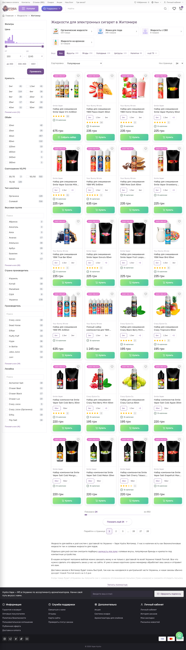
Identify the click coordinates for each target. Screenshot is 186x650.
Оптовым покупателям (13, 614)
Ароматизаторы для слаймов (109, 618)
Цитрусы (120, 53)
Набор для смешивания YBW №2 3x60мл (98, 183)
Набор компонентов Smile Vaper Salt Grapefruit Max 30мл (167, 474)
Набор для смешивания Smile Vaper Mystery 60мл (167, 110)
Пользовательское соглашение (17, 622)
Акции (59, 2)
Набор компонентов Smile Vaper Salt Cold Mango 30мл (66, 474)
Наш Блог (69, 2)
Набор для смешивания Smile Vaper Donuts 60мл (98, 255)
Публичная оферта (11, 626)
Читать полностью (117, 584)
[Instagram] (4, 639)
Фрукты (72, 53)
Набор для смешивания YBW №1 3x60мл (65, 328)
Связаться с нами (56, 609)
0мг (89, 117)
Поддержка (51, 8)
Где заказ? (80, 2)
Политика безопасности (14, 618)
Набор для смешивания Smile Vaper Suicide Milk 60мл (65, 183)
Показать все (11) (12, 112)
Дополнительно (107, 604)
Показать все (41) (12, 426)
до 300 (10, 64)
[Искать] (165, 8)
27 (141, 531)
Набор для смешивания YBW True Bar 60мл (65, 255)
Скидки (50, 2)
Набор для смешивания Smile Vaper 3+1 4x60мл (65, 110)
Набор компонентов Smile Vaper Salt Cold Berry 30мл (66, 401)
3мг (106, 117)
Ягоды (87, 53)
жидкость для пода (107, 551)
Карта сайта (54, 618)
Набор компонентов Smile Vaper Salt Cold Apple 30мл (167, 401)
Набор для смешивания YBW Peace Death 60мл (98, 110)
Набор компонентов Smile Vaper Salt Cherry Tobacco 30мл (133, 474)
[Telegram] (10, 639)
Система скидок (102, 614)
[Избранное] (174, 8)
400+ (33, 64)
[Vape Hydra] (10, 8)
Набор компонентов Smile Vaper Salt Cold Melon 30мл (100, 474)
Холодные (103, 53)
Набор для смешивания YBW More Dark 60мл (132, 183)
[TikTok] (21, 639)
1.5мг (98, 117)
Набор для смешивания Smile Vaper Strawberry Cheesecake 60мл (166, 183)
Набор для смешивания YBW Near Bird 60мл (166, 255)
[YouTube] (27, 639)
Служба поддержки (63, 604)
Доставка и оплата (10, 2)
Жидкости (22, 15)
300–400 (22, 64)
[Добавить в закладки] (78, 76)
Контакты (26, 2)
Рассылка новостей (150, 622)
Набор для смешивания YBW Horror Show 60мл (132, 110)
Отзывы (52, 614)
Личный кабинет (174, 2)
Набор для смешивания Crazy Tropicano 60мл (166, 328)
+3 (173, 117)
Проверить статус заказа (60, 622)
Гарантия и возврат (11, 609)
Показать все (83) (12, 265)
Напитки (136, 53)
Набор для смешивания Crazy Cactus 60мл (132, 401)
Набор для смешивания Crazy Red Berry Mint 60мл (99, 401)
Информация (13, 604)
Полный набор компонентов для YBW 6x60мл (97, 329)
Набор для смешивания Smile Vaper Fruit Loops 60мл (132, 256)
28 (147, 531)
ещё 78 (150, 53)
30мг (57, 408)
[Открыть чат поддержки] (179, 635)
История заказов (149, 614)
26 (133, 531)
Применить (35, 71)
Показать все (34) (12, 363)
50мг (65, 408)
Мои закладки (147, 618)
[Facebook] (16, 639)
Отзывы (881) (39, 2)
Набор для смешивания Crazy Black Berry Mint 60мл (132, 329)
